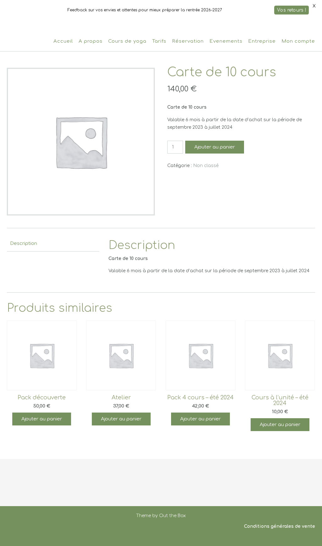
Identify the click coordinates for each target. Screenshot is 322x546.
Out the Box (172, 515)
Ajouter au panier (214, 147)
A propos (91, 41)
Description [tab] (23, 243)
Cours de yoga (127, 41)
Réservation (188, 41)
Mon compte (298, 41)
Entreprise (262, 41)
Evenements (225, 41)
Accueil (63, 41)
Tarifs (159, 41)
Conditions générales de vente (279, 526)
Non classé (206, 165)
